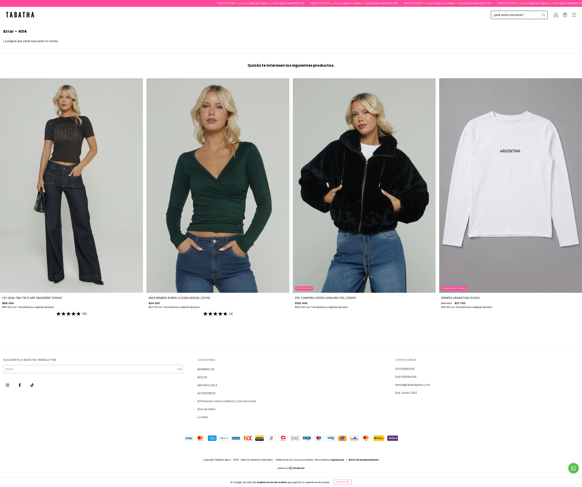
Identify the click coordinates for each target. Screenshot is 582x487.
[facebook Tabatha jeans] (20, 385)
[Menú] (574, 15)
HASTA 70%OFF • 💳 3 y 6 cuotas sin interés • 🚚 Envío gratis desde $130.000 (217, 3)
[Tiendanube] (291, 468)
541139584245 (405, 369)
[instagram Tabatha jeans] (7, 385)
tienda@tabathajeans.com (412, 384)
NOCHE (202, 377)
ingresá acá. (338, 459)
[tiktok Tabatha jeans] (32, 385)
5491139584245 (405, 376)
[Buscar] (543, 15)
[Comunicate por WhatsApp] (573, 468)
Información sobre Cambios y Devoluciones (226, 401)
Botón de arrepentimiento (364, 459)
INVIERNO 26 (205, 369)
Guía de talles (206, 409)
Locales (202, 417)
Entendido (342, 482)
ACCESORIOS (206, 393)
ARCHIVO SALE (207, 385)
